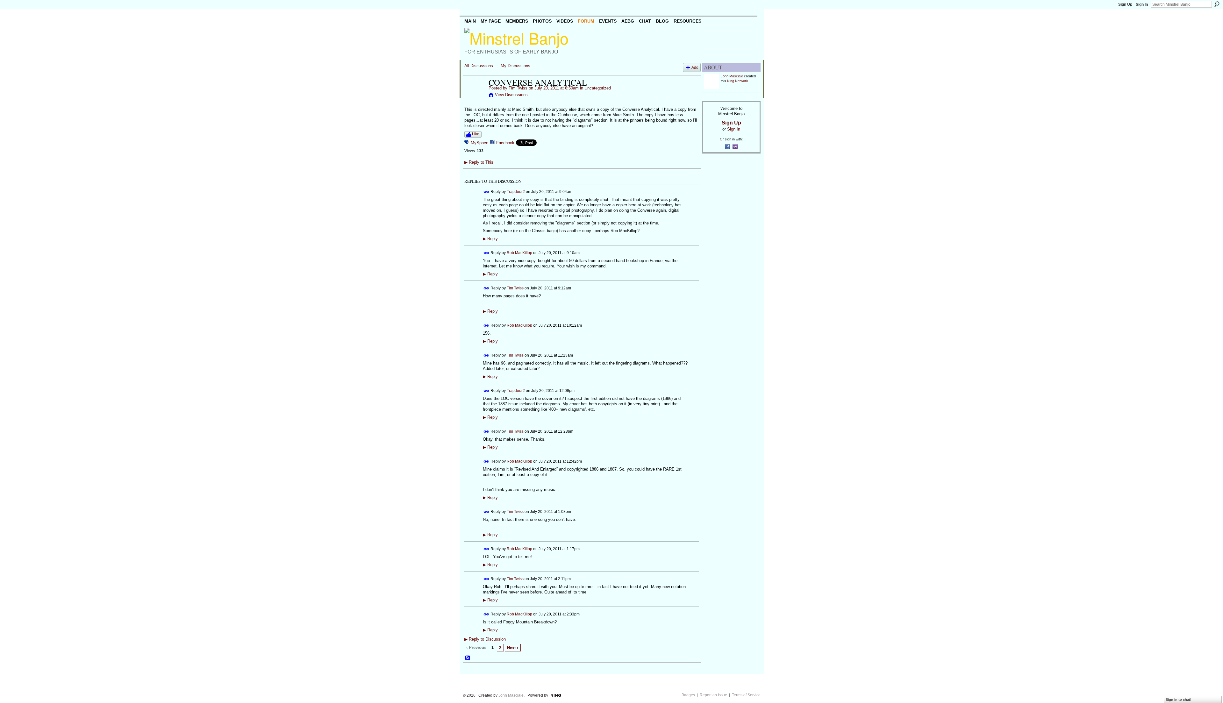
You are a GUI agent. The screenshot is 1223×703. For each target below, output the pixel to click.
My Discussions (515, 65)
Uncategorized (597, 88)
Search (1216, 4)
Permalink (486, 192)
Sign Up (1125, 4)
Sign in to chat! (1178, 699)
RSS (468, 658)
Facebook (505, 142)
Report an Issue (713, 695)
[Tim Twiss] (474, 96)
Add (694, 67)
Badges (688, 695)
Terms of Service (746, 695)
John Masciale (732, 76)
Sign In (1142, 4)
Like (475, 134)
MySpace (479, 142)
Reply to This (478, 162)
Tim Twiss (518, 88)
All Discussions (478, 65)
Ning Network (737, 81)
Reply (490, 239)
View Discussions (511, 94)
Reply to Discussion (485, 639)
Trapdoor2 (516, 191)
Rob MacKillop (519, 252)
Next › (512, 647)
